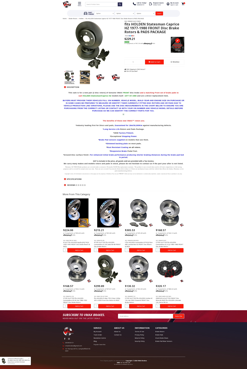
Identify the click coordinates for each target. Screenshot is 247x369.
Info (154, 43)
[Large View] (69, 77)
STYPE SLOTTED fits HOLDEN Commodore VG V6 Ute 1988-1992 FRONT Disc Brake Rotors (75, 300)
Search (159, 13)
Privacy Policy (139, 335)
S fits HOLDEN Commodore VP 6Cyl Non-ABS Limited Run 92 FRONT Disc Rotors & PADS (139, 244)
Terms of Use (139, 331)
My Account (98, 331)
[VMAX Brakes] (67, 4)
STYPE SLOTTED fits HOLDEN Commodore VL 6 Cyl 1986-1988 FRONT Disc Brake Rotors (169, 244)
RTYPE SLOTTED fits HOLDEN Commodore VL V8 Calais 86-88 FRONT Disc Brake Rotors (107, 244)
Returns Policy (139, 338)
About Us (117, 331)
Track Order (98, 335)
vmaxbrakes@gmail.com (73, 346)
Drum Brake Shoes (161, 338)
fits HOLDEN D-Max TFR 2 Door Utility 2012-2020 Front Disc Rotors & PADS (107, 299)
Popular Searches (99, 344)
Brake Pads (159, 335)
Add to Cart (155, 62)
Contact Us (117, 335)
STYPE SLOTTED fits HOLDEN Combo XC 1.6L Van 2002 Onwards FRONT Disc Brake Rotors (139, 300)
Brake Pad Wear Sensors (163, 341)
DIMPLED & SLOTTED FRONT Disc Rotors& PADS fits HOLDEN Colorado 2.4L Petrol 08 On (168, 300)
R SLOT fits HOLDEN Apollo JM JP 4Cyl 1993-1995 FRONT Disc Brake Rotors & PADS (76, 244)
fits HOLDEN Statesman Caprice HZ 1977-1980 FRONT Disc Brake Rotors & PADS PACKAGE (115, 18)
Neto (131, 364)
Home (65, 18)
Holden (81, 18)
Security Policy (140, 341)
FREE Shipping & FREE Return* (135, 69)
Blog (95, 341)
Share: (127, 36)
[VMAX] (120, 281)
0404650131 (69, 343)
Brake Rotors (73, 18)
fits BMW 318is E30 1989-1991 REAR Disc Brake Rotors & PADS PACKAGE (19, 361)
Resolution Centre (100, 338)
